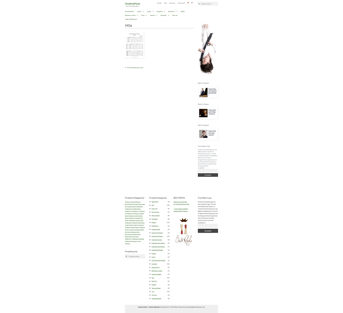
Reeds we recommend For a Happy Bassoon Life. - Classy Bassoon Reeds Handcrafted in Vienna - (181, 206)
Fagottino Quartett (133, 216)
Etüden (154, 222)
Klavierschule (128, 236)
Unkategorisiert (156, 298)
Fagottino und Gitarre (158, 243)
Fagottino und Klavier (158, 246)
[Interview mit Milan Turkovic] (203, 113)
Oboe (143, 15)
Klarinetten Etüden (157, 250)
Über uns (175, 15)
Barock (138, 202)
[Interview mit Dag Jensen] (203, 133)
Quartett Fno (156, 267)
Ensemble (135, 204)
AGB (165, 3)
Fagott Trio (135, 225)
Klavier (139, 11)
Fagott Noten (132, 220)
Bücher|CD (171, 11)
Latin (133, 236)
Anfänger (127, 202)
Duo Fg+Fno (155, 212)
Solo (153, 278)
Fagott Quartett (139, 220)
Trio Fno (154, 295)
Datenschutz (181, 3)
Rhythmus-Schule (130, 15)
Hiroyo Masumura (132, 232)
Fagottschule (128, 222)
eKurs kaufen (156, 215)
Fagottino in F (135, 211)
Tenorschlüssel (156, 288)
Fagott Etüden (139, 206)
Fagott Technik (128, 225)
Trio (153, 291)
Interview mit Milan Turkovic (212, 112)
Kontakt (159, 3)
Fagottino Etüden (136, 209)
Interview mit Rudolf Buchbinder (212, 92)
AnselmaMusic (132, 3)
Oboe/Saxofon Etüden (158, 260)
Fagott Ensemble (131, 206)
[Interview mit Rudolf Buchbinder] (203, 92)
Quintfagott (135, 239)
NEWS (183, 11)
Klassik (139, 234)
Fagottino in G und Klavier (132, 213)
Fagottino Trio (131, 218)
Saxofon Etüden (156, 274)
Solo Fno (154, 281)
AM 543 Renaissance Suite (135, 68)
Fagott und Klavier (157, 236)
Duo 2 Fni (154, 208)
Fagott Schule (156, 229)
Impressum (172, 3)
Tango (139, 241)
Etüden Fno (155, 226)
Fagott (149, 11)
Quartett (154, 264)
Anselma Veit (133, 202)
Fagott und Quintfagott (134, 229)
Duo (153, 205)
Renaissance (134, 241)
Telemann (127, 243)
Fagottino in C (128, 211)
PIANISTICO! (128, 239)
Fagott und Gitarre (134, 227)
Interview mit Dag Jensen (212, 133)
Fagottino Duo (128, 209)
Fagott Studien (141, 222)
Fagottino (160, 11)
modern (137, 236)
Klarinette (163, 15)
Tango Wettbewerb (131, 19)
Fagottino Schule (157, 240)
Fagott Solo (134, 222)
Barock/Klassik (129, 204)
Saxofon (152, 15)
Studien (154, 284)
